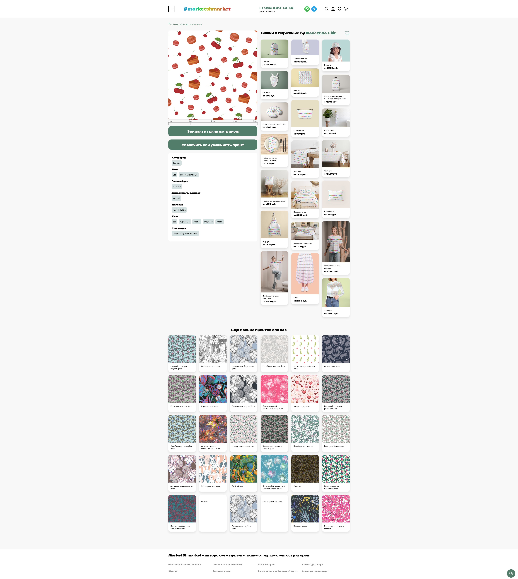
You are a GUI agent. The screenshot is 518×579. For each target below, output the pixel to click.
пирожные (185, 221)
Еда (174, 174)
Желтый (176, 198)
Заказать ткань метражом (213, 131)
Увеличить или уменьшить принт (213, 144)
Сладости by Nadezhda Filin (185, 233)
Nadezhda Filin (321, 32)
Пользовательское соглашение (184, 564)
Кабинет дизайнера (312, 564)
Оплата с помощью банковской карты (277, 571)
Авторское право (266, 564)
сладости (208, 221)
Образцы (173, 571)
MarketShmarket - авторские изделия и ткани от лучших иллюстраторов (238, 555)
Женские (176, 163)
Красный (177, 186)
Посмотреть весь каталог (185, 24)
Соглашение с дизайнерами (227, 564)
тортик (197, 221)
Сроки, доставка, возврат (315, 571)
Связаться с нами (222, 571)
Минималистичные (188, 174)
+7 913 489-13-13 (276, 7)
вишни (219, 221)
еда (174, 221)
